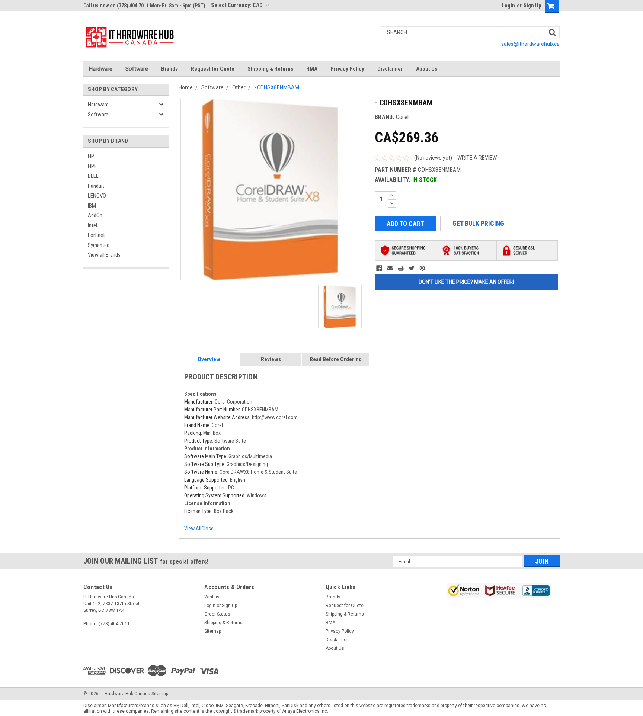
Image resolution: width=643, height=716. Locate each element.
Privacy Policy (347, 68)
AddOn (95, 215)
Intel (92, 225)
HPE (92, 166)
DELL (93, 176)
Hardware (100, 68)
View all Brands (104, 254)
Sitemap (212, 631)
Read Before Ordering (336, 359)
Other (239, 87)
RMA (311, 68)
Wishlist (212, 597)
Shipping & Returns (270, 68)
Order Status (217, 614)
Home (186, 87)
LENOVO (97, 195)
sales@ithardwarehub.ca (530, 44)
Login (508, 6)
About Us (426, 68)
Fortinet (96, 235)
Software (136, 68)
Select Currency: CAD (237, 5)
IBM (92, 205)
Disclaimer (390, 68)
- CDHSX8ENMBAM (276, 87)
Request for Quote (212, 68)
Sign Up (532, 6)
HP (91, 156)
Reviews (271, 359)
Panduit (96, 186)
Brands (169, 68)
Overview (209, 359)
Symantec (98, 245)
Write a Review (477, 158)
